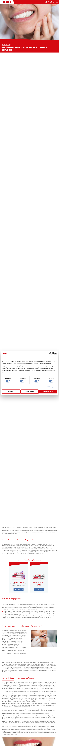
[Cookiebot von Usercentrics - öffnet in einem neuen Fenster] (50, 353)
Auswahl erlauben (29, 391)
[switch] (22, 381)
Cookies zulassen (48, 391)
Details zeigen (50, 386)
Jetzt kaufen (18, 589)
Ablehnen (10, 391)
